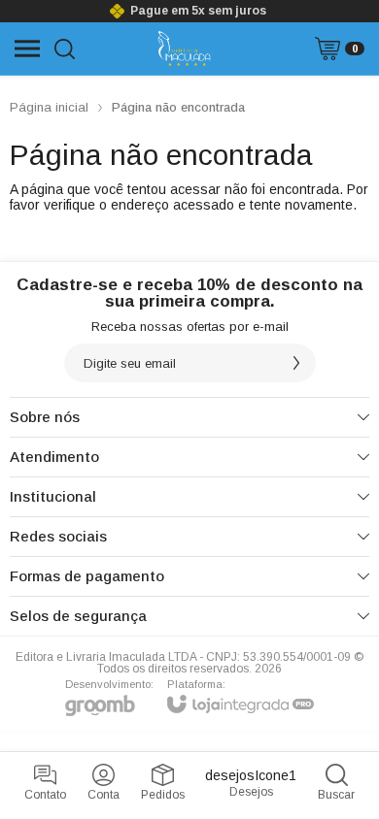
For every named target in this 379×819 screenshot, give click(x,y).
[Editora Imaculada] (184, 48)
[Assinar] (296, 363)
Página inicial (49, 107)
